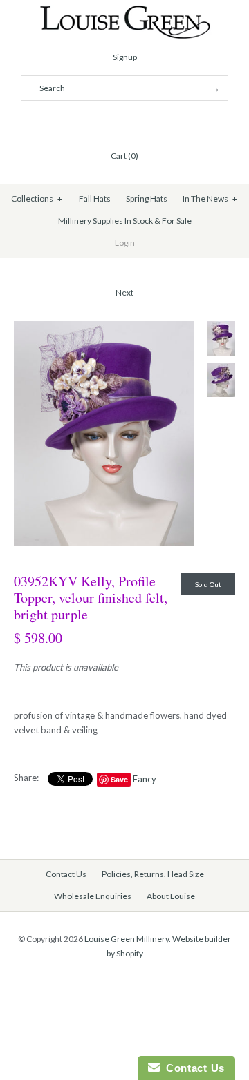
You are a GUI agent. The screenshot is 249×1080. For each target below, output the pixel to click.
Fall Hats (95, 198)
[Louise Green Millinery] (124, 11)
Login (125, 243)
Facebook (91, 122)
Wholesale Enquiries (92, 896)
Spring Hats (146, 198)
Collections (37, 198)
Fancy (144, 778)
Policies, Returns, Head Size (153, 874)
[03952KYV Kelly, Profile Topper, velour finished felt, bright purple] (104, 328)
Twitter (108, 122)
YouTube (157, 122)
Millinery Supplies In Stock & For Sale (125, 220)
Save (119, 779)
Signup (125, 57)
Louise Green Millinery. (127, 939)
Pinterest (124, 122)
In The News (210, 198)
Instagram (141, 122)
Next (124, 292)
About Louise (171, 896)
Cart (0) (124, 156)
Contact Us (66, 874)
